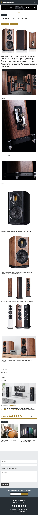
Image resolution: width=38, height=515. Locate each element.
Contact (26, 509)
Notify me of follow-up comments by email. (9, 468)
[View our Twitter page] (17, 506)
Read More (3, 444)
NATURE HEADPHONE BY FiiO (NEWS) (8, 441)
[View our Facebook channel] (14, 506)
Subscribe (24, 494)
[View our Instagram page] (19, 506)
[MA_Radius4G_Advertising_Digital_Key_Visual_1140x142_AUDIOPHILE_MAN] (19, 7)
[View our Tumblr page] (23, 506)
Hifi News (4, 24)
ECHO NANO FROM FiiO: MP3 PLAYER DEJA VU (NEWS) (27, 441)
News (14, 24)
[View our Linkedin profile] (25, 506)
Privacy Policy (20, 509)
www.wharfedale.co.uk (12, 405)
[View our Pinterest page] (21, 506)
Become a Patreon (13, 509)
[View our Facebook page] (12, 506)
